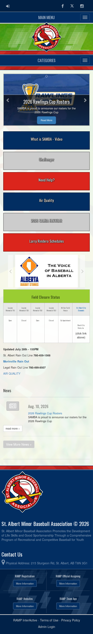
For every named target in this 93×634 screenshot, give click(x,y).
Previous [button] (10, 271)
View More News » (19, 444)
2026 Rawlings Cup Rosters (45, 413)
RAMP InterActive (25, 620)
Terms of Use (49, 620)
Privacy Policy (70, 620)
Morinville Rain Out (16, 361)
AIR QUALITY (11, 373)
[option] (46, 271)
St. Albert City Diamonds (81, 309)
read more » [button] (13, 428)
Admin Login (46, 626)
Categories (47, 60)
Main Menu (46, 17)
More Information (25, 583)
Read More (46, 120)
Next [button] (82, 271)
